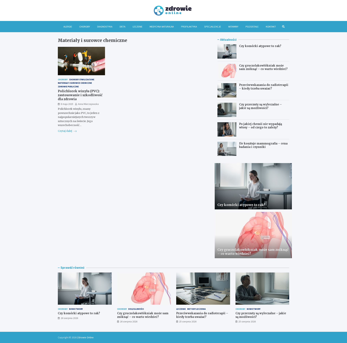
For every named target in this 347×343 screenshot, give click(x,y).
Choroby (84, 26)
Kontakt (271, 26)
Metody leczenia (196, 309)
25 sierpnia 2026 (187, 321)
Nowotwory (76, 309)
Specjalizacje (212, 26)
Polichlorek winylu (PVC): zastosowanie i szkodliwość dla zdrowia (80, 95)
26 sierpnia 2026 (69, 318)
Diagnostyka (104, 26)
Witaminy (233, 26)
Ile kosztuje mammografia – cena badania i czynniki (263, 145)
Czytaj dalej (65, 131)
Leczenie (137, 26)
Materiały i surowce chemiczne (75, 83)
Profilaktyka (189, 26)
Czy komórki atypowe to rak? (260, 46)
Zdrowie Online (85, 337)
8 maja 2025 (67, 104)
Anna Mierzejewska (88, 104)
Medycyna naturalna (162, 26)
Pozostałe (252, 26)
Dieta (122, 26)
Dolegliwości (136, 309)
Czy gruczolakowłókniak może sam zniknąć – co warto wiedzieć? (263, 67)
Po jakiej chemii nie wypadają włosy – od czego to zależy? (260, 125)
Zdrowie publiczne (68, 86)
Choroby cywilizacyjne (81, 79)
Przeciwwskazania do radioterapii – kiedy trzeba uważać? (263, 86)
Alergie (67, 26)
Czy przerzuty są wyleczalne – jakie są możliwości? (260, 106)
